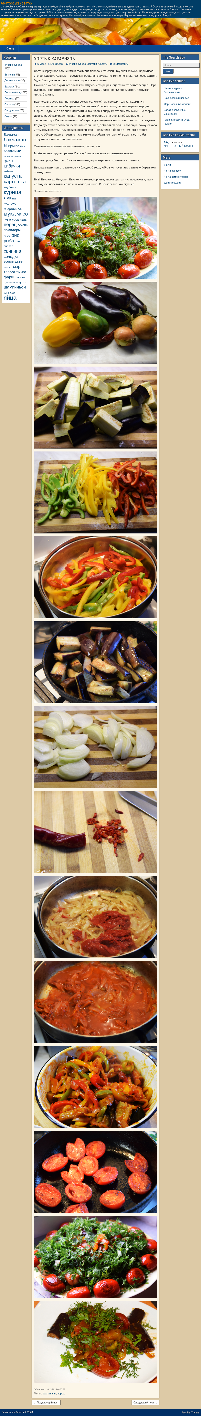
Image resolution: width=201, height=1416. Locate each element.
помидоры (12, 230)
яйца (10, 297)
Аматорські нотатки (16, 3)
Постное (9, 98)
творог (9, 272)
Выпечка (10, 74)
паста (23, 219)
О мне (10, 49)
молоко (10, 203)
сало (18, 241)
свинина (12, 251)
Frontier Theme (190, 1412)
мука (10, 214)
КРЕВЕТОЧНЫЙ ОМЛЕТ (178, 146)
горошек (8, 156)
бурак (23, 146)
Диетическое (12, 80)
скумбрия (9, 261)
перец (61, 1393)
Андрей (41, 63)
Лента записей (172, 170)
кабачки (12, 165)
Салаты (102, 63)
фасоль (20, 277)
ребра (7, 236)
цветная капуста (15, 282)
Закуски (92, 63)
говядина (12, 151)
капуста (13, 176)
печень (22, 225)
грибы (8, 161)
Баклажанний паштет (176, 97)
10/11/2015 (57, 63)
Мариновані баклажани (177, 104)
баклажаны (49, 1393)
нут (6, 219)
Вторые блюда (77, 63)
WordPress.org (172, 182)
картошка (15, 181)
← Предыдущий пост (46, 1402)
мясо (22, 214)
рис (15, 235)
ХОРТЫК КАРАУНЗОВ (54, 59)
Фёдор (167, 142)
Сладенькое (12, 110)
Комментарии (120, 63)
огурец (14, 219)
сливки (19, 261)
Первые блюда (13, 92)
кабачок (8, 171)
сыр (16, 266)
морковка (13, 208)
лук (7, 197)
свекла (8, 246)
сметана (8, 267)
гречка (17, 156)
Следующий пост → (145, 1402)
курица (12, 192)
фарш (9, 277)
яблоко (11, 293)
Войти (167, 164)
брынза (13, 146)
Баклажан (11, 135)
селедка (11, 256)
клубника (10, 187)
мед (14, 198)
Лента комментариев (176, 176)
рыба (9, 240)
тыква (21, 272)
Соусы (8, 116)
